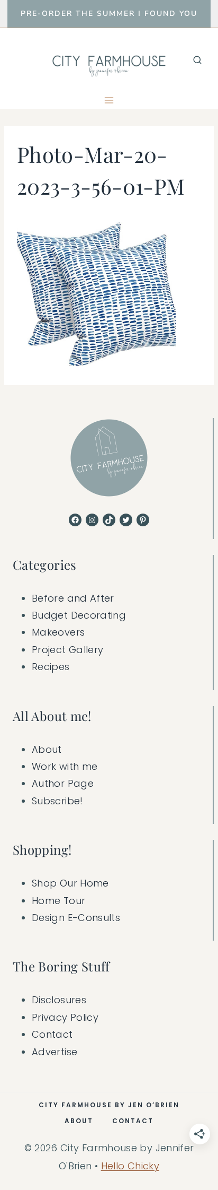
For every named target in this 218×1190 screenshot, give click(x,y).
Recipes (51, 666)
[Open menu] (109, 100)
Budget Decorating (79, 615)
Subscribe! (57, 800)
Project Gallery (67, 649)
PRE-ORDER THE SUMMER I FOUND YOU (109, 13)
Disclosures (59, 999)
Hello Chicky (130, 1165)
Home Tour (58, 900)
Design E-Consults (76, 917)
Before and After (73, 598)
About (47, 749)
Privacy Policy (65, 1017)
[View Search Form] (197, 60)
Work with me (64, 766)
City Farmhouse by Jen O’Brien (109, 1104)
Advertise (54, 1051)
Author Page (63, 783)
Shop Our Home (70, 883)
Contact (52, 1034)
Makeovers (58, 632)
